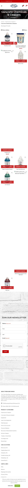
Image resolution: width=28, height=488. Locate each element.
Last (3, 334)
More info (10, 485)
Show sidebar (5, 30)
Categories (13, 17)
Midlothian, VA (4, 457)
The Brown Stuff (7, 45)
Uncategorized (4, 438)
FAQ (2, 466)
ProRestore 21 (7, 152)
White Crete (20, 63)
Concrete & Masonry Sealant (7, 415)
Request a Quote (7, 43)
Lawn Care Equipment (6, 420)
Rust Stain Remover (21, 169)
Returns (3, 469)
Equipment (3, 417)
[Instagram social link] (26, 1)
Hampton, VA (4, 452)
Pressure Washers (5, 428)
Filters (25, 30)
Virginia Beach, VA (5, 450)
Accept (17, 485)
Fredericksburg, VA (5, 455)
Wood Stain (3, 441)
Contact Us (3, 477)
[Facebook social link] (24, 1)
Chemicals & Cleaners (10, 21)
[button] (15, 43)
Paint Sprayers (4, 423)
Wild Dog (7, 290)
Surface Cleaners (5, 433)
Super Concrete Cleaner (7, 169)
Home (2, 21)
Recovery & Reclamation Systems (9, 430)
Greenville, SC (4, 460)
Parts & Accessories (5, 425)
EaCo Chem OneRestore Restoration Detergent (21, 46)
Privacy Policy (4, 474)
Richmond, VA (4, 447)
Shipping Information (6, 471)
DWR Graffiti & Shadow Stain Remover (21, 274)
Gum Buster (7, 184)
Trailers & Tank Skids (6, 436)
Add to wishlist (12, 34)
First (3, 328)
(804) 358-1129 (9, 1)
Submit (5, 351)
